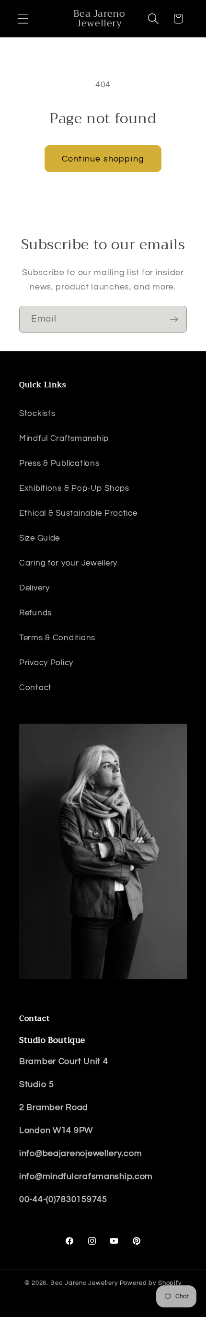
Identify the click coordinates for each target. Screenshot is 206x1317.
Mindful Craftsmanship (64, 438)
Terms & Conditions (57, 638)
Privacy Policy (46, 662)
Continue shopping (103, 158)
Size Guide (39, 538)
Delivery (34, 588)
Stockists (37, 413)
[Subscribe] (173, 319)
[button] (23, 19)
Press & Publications (59, 463)
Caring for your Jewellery (68, 563)
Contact (35, 687)
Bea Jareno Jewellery (84, 1283)
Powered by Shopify (151, 1283)
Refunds (35, 613)
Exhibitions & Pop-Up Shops (74, 488)
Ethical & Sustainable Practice (78, 513)
